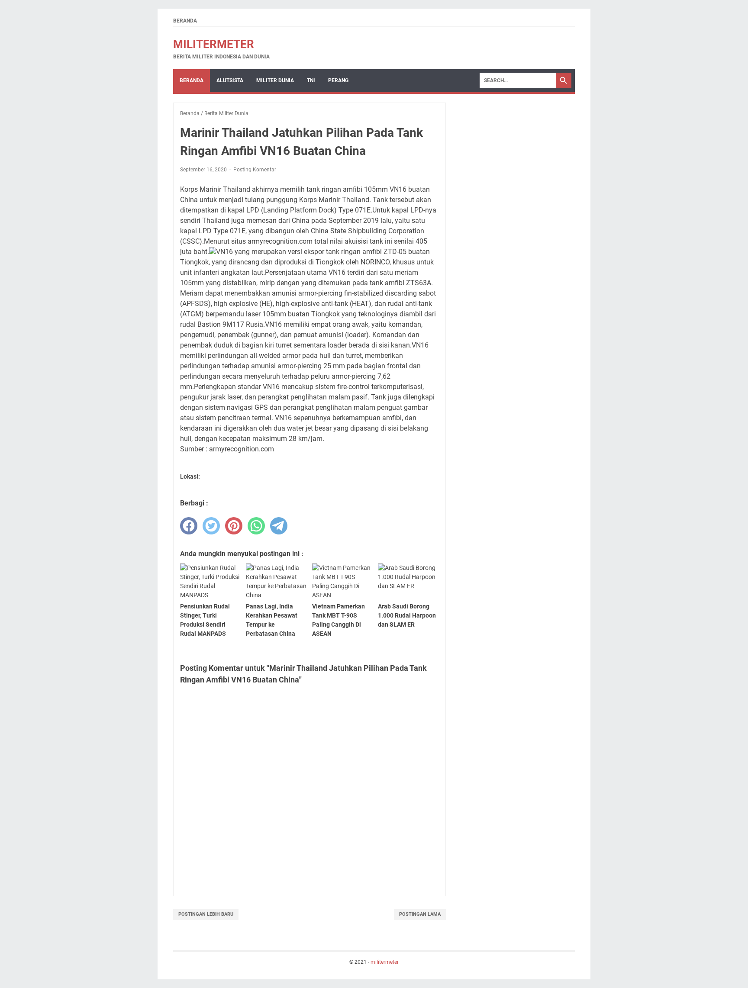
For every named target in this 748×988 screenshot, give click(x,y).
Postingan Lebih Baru (205, 914)
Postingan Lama (420, 914)
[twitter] (211, 525)
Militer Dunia (275, 80)
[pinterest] (233, 525)
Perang (338, 80)
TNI (311, 80)
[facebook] (188, 525)
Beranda (185, 21)
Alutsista (229, 80)
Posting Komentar (254, 170)
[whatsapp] (256, 525)
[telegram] (278, 525)
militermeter (213, 44)
